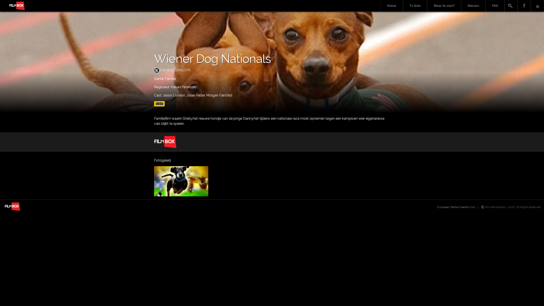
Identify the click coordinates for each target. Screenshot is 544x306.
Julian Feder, (196, 95)
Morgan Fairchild (219, 95)
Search (511, 6)
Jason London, (175, 95)
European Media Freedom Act (456, 207)
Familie (170, 79)
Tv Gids (415, 5)
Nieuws (473, 5)
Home (391, 5)
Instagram (537, 6)
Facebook (524, 6)
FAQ (495, 5)
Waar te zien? (444, 5)
